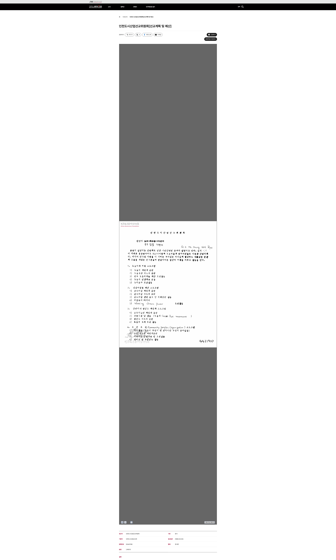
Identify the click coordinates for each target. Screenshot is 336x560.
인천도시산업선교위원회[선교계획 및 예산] (141, 17)
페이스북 (148, 34)
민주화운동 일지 (150, 7)
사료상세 (124, 17)
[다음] (212, 284)
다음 (213, 284)
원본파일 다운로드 (211, 39)
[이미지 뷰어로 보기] (131, 522)
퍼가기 (131, 34)
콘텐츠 (135, 7)
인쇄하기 (213, 34)
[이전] (123, 284)
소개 (109, 7)
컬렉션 (122, 7)
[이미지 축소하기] (125, 522)
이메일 (159, 34)
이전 (123, 284)
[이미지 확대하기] (122, 522)
